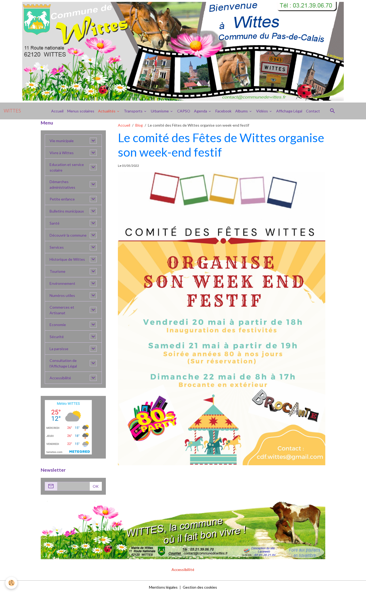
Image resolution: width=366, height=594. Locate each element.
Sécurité (57, 336)
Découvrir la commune (68, 235)
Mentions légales (163, 587)
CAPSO (183, 111)
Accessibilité (60, 378)
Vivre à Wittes (62, 152)
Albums (242, 111)
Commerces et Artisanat (62, 310)
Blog (139, 125)
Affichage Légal (289, 111)
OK (96, 486)
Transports (133, 111)
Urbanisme (160, 111)
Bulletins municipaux (67, 211)
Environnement (62, 283)
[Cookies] (11, 583)
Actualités (107, 111)
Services (57, 247)
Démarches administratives (62, 184)
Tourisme (57, 271)
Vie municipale (62, 140)
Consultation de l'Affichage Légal (63, 363)
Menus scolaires (80, 111)
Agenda (201, 111)
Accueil (57, 111)
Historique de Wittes (67, 259)
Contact (313, 111)
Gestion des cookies (200, 587)
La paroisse (59, 348)
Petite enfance (62, 199)
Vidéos (262, 111)
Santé (54, 223)
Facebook (223, 111)
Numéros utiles (62, 295)
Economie (58, 324)
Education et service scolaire (67, 167)
